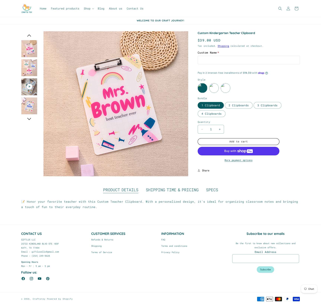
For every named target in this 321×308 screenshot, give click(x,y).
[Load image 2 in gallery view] (29, 67)
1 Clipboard (211, 105)
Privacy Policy (170, 252)
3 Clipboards (267, 105)
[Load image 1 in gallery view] (29, 48)
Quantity (204, 122)
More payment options (238, 160)
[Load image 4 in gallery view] (29, 106)
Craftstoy (39, 298)
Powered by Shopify (60, 298)
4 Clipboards (212, 113)
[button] (88, 8)
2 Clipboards (239, 105)
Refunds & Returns (102, 239)
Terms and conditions (174, 245)
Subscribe (265, 269)
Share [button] (205, 170)
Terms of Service (101, 252)
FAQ (163, 239)
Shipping (223, 45)
